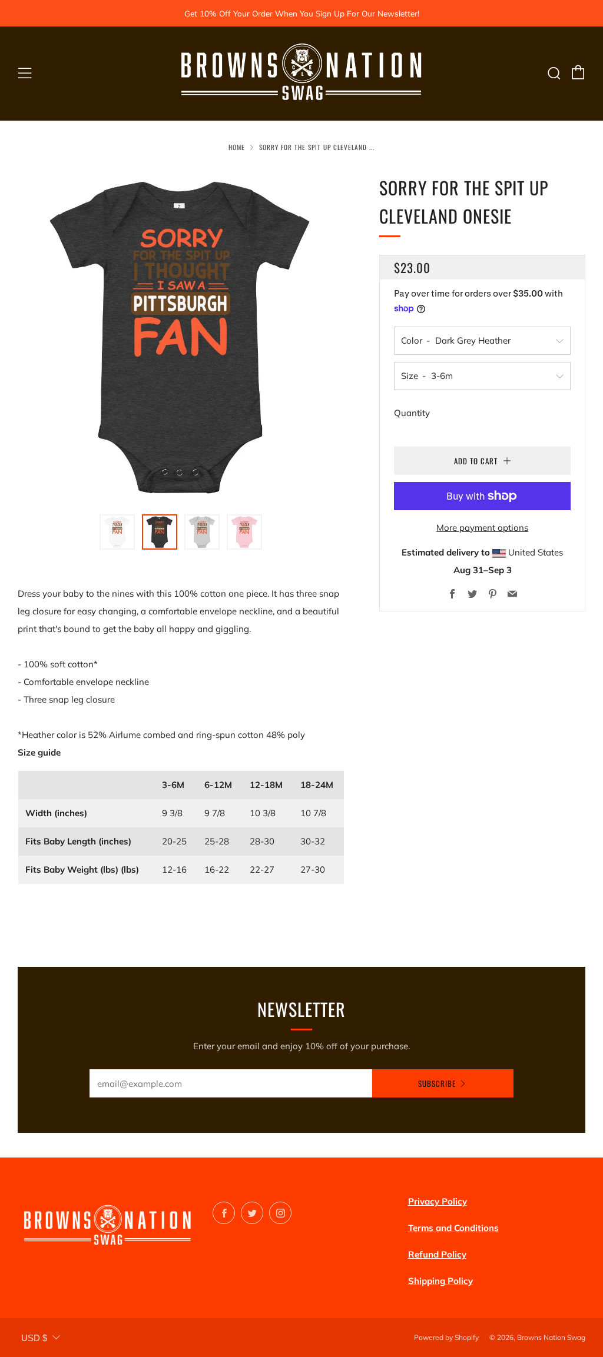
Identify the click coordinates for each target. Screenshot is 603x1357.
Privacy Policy (437, 1201)
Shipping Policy (440, 1280)
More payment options (482, 527)
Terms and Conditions (453, 1227)
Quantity (412, 412)
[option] (181, 337)
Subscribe (437, 1083)
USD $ (34, 1338)
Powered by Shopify (446, 1337)
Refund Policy (437, 1254)
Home (236, 147)
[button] (117, 532)
